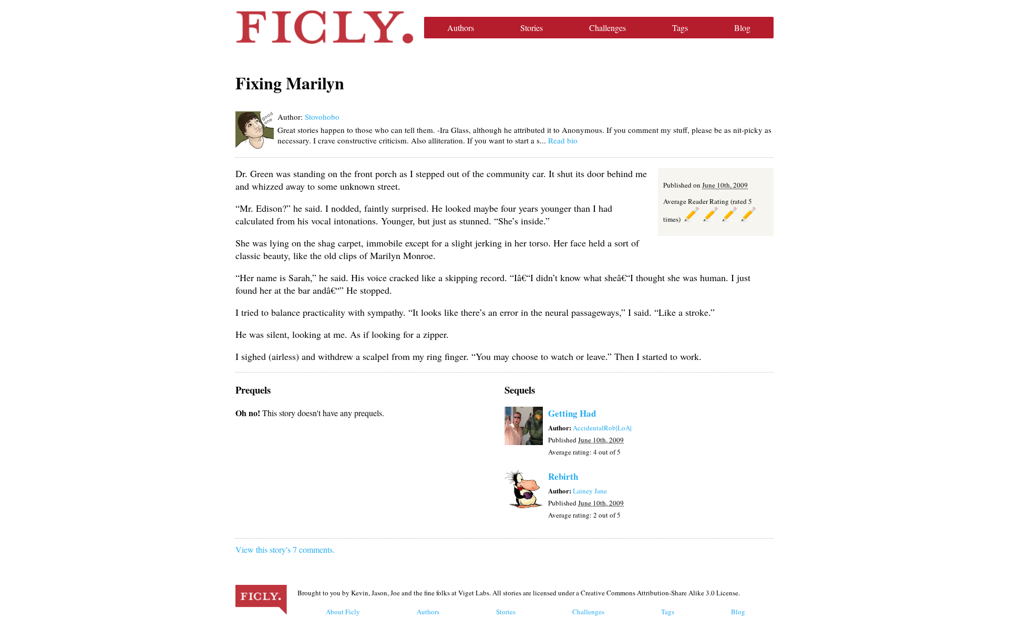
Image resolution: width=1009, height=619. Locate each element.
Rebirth (563, 476)
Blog (742, 27)
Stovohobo (322, 116)
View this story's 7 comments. (285, 549)
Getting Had (572, 413)
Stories (531, 27)
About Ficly (343, 611)
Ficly (324, 27)
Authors (460, 27)
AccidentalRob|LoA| (602, 427)
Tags (680, 27)
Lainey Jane (590, 491)
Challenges (607, 27)
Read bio (563, 140)
